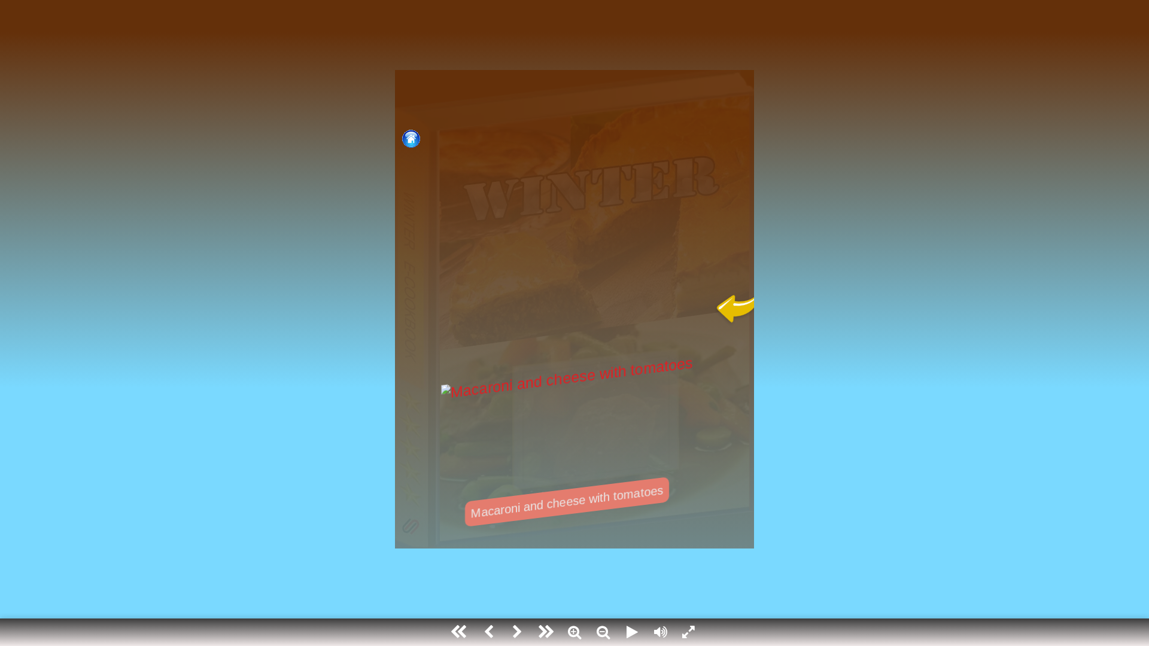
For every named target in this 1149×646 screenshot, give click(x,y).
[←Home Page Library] (407, 139)
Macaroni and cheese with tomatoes (567, 501)
